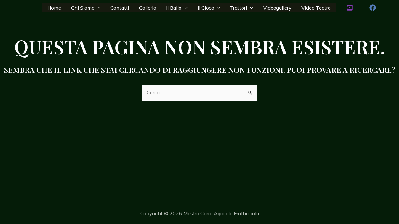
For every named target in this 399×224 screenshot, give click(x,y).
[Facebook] (372, 7)
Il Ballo (173, 8)
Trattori (238, 8)
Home (54, 8)
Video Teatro (316, 8)
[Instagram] (349, 7)
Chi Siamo (82, 8)
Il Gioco (206, 8)
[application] (97, 7)
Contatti (119, 8)
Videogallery (277, 8)
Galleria (147, 8)
